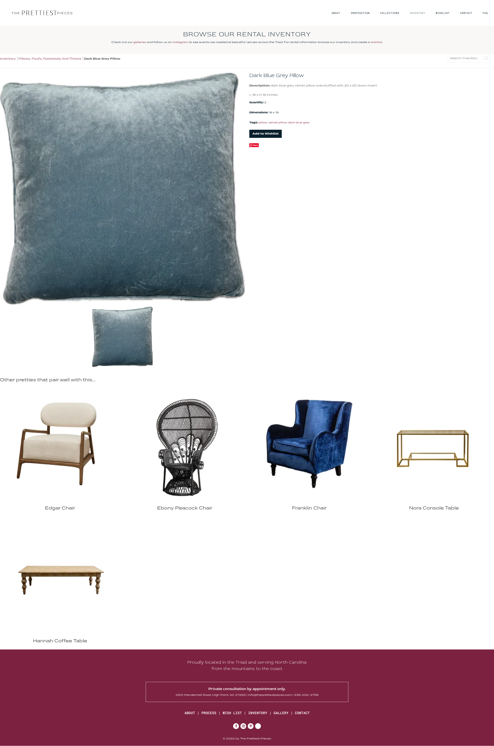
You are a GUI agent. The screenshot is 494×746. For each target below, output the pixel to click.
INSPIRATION (360, 13)
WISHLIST (443, 13)
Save (255, 145)
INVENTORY (417, 13)
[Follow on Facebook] (236, 726)
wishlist (376, 42)
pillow (262, 122)
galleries (139, 42)
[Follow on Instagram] (243, 726)
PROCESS (208, 712)
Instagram (180, 42)
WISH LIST (232, 712)
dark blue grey (299, 122)
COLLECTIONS (389, 13)
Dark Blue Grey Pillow (102, 59)
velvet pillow (277, 122)
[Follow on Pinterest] (251, 726)
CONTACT (466, 13)
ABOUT (336, 13)
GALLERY (281, 712)
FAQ (485, 13)
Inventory (8, 58)
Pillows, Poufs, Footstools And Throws (50, 58)
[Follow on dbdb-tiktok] (258, 726)
